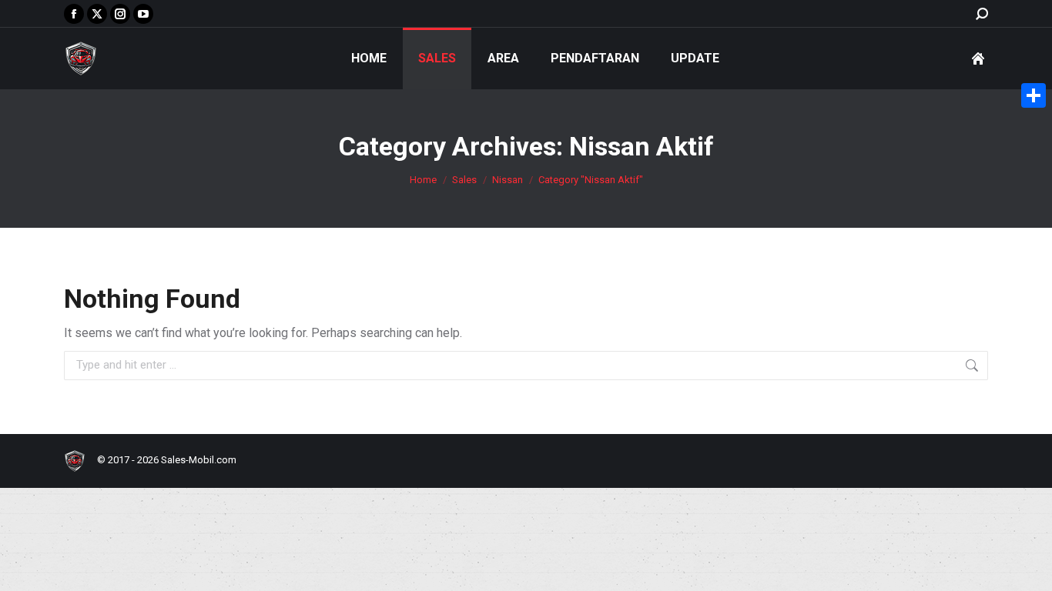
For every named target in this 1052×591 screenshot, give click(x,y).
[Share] (1033, 95)
